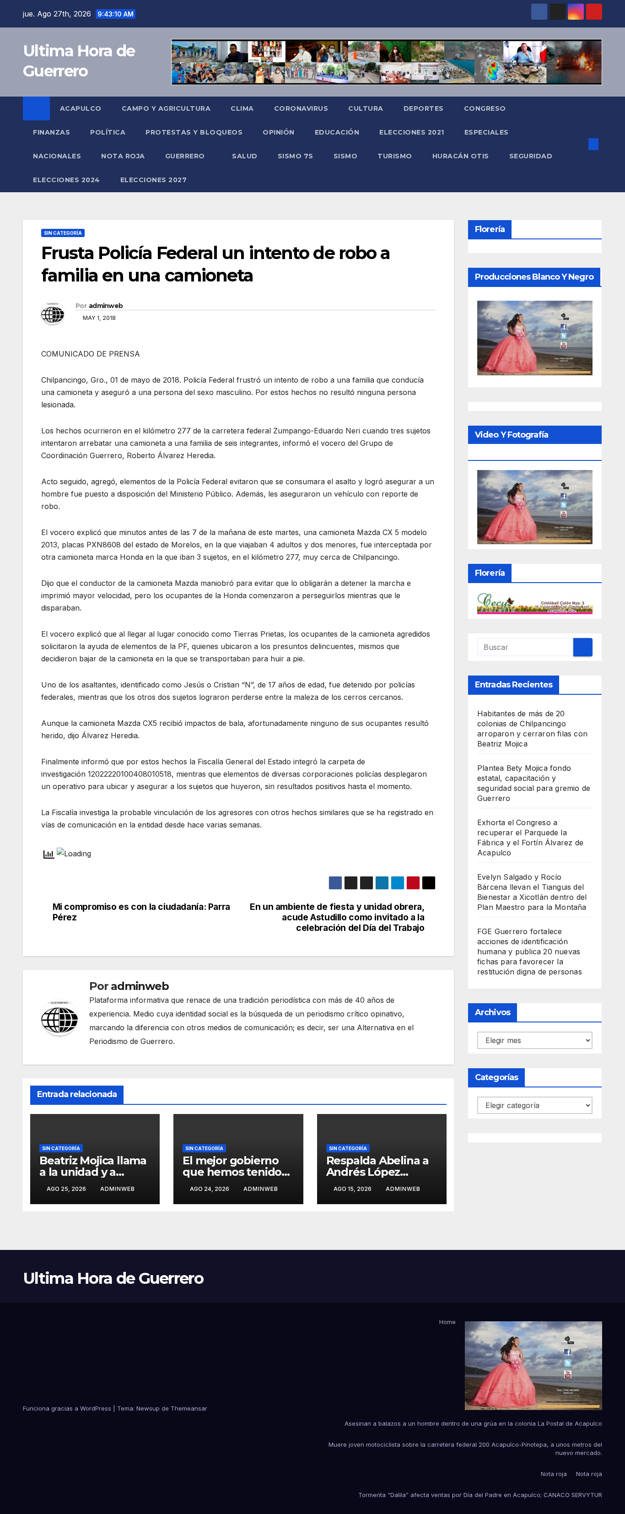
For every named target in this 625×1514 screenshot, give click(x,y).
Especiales (486, 132)
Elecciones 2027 (153, 180)
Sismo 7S (295, 156)
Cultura (365, 108)
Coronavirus (301, 108)
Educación (337, 132)
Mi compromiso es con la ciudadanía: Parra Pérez (141, 912)
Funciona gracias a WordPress (68, 1408)
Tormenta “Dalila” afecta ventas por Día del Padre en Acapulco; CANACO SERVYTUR (480, 1494)
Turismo (394, 156)
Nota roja (123, 156)
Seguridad (531, 156)
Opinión (279, 132)
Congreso (485, 108)
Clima (242, 108)
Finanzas (51, 132)
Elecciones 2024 (66, 180)
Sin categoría (63, 233)
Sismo (346, 156)
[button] (578, 144)
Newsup (148, 1408)
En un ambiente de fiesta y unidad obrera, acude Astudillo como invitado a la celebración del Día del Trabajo (337, 917)
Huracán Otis (460, 156)
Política (107, 132)
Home (447, 1321)
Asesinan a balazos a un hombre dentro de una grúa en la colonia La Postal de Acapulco (473, 1423)
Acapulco (81, 108)
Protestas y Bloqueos (193, 132)
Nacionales (57, 156)
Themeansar (189, 1408)
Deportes (424, 108)
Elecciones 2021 (411, 132)
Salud (245, 156)
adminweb (106, 306)
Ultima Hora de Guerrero (113, 1278)
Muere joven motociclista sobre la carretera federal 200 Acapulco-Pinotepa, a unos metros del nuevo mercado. (465, 1448)
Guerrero (186, 156)
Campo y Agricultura (166, 108)
